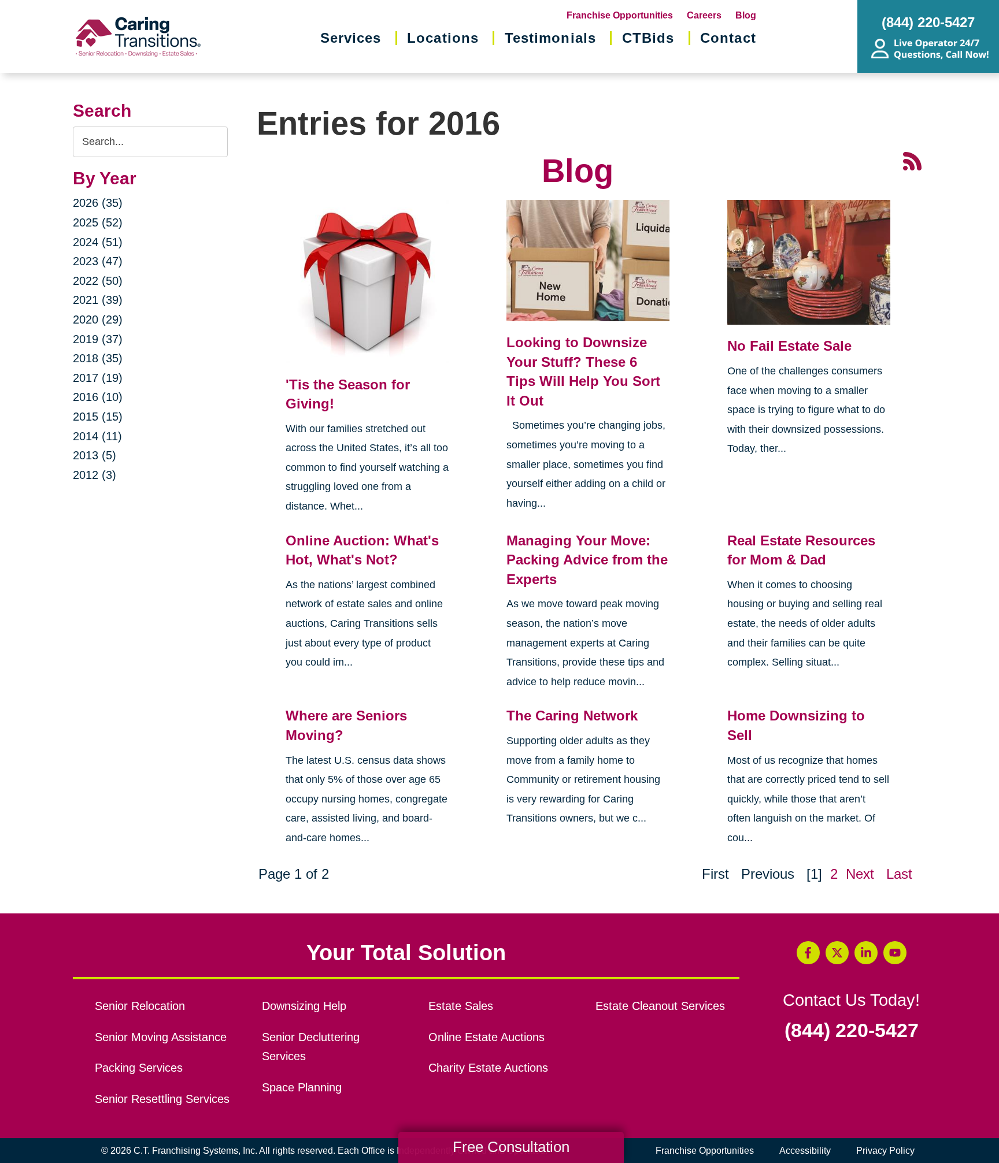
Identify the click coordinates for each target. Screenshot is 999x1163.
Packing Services (139, 1067)
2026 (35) (98, 202)
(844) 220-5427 (852, 1031)
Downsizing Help (304, 1005)
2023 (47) (98, 261)
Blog (745, 15)
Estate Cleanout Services (660, 1005)
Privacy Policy (885, 1150)
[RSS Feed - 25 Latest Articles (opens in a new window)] (912, 160)
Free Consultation (511, 1146)
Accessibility (805, 1150)
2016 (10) (98, 397)
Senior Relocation (140, 1005)
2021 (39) (98, 299)
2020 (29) (98, 319)
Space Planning (302, 1087)
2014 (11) (97, 436)
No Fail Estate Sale (789, 346)
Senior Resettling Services (162, 1099)
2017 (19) (98, 377)
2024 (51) (98, 242)
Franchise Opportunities (620, 15)
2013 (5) (94, 455)
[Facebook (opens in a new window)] (808, 952)
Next (860, 874)
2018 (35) (98, 358)
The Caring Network (572, 715)
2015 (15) (98, 416)
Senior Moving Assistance (161, 1037)
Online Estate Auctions (486, 1037)
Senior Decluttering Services (311, 1047)
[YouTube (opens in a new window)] (894, 952)
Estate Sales (460, 1005)
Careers (704, 15)
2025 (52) (98, 222)
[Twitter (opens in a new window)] (837, 952)
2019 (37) (98, 339)
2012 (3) (94, 475)
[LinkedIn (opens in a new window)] (866, 952)
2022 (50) (98, 280)
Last (899, 874)
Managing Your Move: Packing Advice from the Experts (587, 560)
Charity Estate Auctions (488, 1067)
